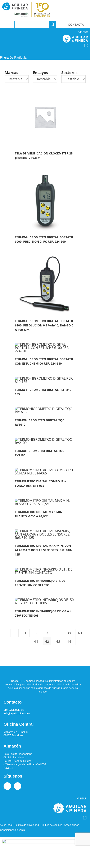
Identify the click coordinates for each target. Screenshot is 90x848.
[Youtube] (17, 786)
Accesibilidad (71, 825)
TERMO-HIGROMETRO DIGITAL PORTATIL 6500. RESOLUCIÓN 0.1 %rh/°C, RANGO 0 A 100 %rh (44, 325)
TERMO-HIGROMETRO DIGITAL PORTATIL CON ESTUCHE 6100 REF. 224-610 (44, 361)
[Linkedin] (7, 786)
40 (80, 632)
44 (69, 641)
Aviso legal (6, 825)
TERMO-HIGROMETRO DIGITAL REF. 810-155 (43, 392)
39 (69, 632)
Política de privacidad (26, 825)
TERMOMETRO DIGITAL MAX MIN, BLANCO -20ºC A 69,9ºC (39, 514)
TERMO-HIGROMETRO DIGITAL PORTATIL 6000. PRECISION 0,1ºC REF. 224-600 (44, 239)
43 (58, 641)
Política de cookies (51, 825)
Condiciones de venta (12, 830)
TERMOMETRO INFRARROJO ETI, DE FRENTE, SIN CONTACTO (40, 583)
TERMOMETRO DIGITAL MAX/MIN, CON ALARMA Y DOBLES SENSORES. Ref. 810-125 (43, 550)
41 (36, 641)
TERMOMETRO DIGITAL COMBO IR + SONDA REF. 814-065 (40, 483)
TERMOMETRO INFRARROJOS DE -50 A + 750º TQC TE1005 (43, 613)
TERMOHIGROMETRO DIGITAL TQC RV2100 (39, 453)
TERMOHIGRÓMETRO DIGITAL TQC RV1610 (39, 422)
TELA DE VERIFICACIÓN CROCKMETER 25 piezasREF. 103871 (44, 155)
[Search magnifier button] (52, 24)
